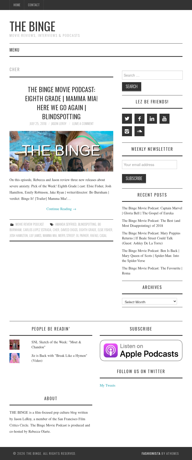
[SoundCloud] (139, 131)
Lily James (35, 235)
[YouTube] (165, 119)
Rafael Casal (98, 235)
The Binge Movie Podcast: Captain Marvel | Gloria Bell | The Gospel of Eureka (152, 210)
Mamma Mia (50, 235)
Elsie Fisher (105, 229)
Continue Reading (61, 208)
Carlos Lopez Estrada (37, 229)
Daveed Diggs (69, 229)
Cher (56, 229)
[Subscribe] (141, 350)
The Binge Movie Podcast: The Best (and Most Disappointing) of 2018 (151, 223)
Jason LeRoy (58, 123)
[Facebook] (139, 119)
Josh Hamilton (19, 235)
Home (17, 5)
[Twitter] (127, 119)
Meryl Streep (66, 235)
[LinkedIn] (152, 119)
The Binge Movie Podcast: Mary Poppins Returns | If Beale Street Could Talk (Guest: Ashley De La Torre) (151, 238)
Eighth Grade (87, 229)
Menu (15, 50)
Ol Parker (82, 235)
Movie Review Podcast (30, 224)
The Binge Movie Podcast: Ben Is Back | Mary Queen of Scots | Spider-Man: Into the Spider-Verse (150, 255)
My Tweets (107, 385)
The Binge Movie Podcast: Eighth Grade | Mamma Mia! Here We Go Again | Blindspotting (61, 102)
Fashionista (151, 453)
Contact (34, 5)
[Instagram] (127, 131)
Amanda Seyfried (65, 224)
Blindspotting (87, 224)
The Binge (32, 26)
